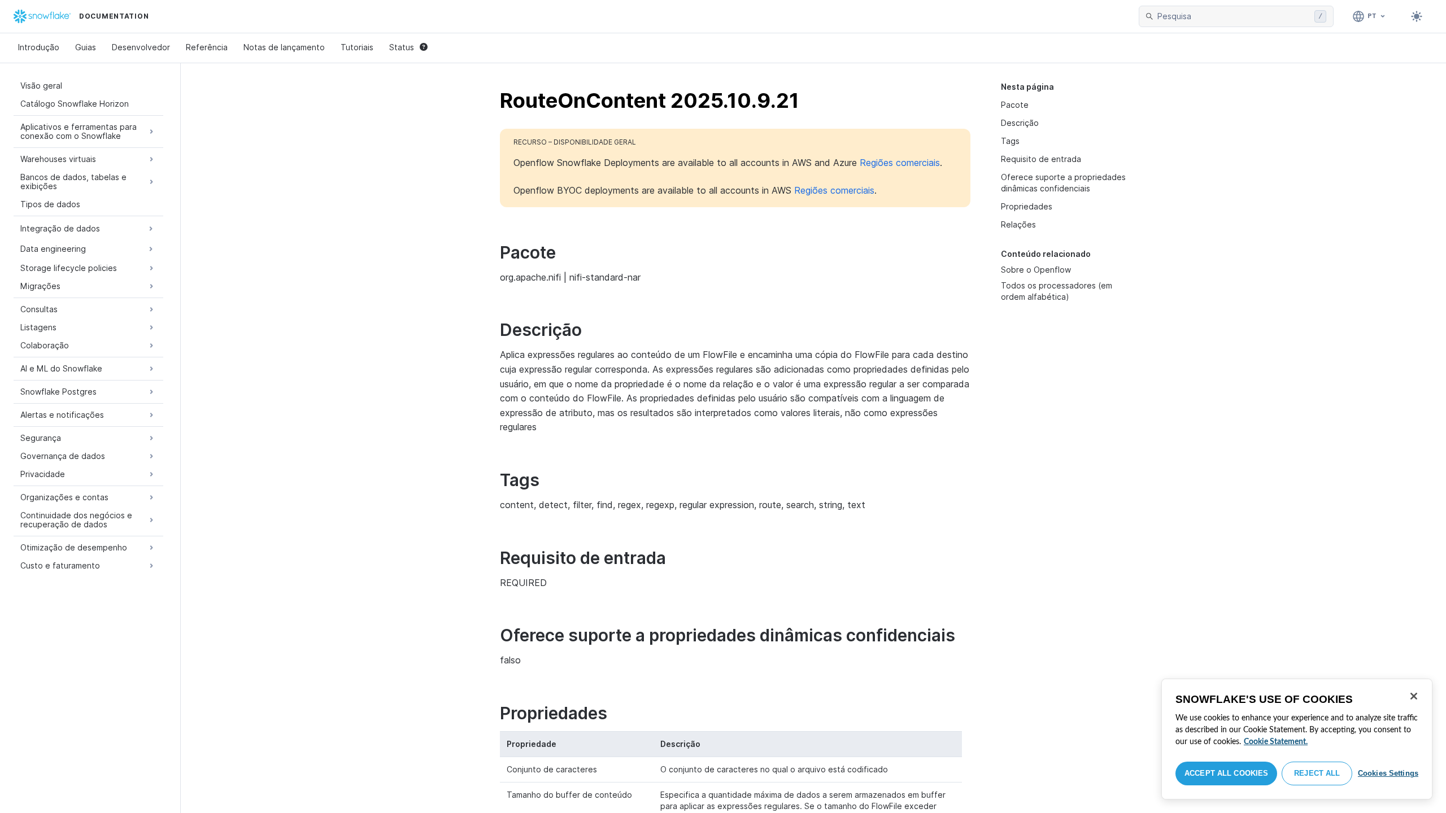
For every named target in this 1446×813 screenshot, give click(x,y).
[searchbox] (1233, 16)
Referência (207, 47)
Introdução (38, 47)
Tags (1010, 141)
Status (401, 47)
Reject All (1317, 773)
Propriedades (1026, 206)
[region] (1296, 739)
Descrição (1020, 123)
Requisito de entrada (1041, 159)
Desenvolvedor (141, 47)
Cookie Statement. (1276, 742)
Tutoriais (357, 47)
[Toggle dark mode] (1416, 16)
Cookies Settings (1388, 773)
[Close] (1413, 696)
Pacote (1015, 105)
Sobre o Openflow (1036, 269)
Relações (1018, 224)
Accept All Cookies (1226, 773)
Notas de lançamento (284, 47)
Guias (85, 47)
